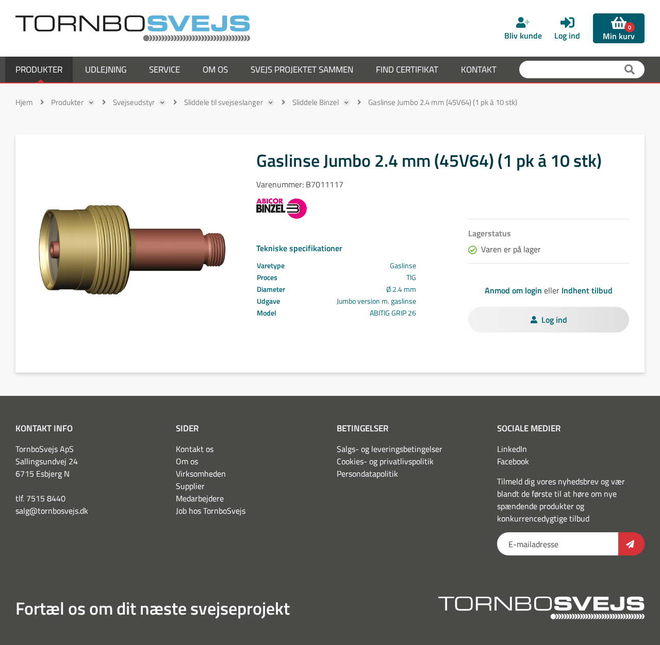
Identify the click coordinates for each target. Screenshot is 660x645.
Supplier (190, 486)
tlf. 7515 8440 (40, 498)
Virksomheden (201, 473)
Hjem (24, 102)
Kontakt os (194, 449)
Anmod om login (513, 290)
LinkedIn (512, 449)
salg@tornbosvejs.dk (51, 510)
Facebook (513, 461)
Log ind (554, 319)
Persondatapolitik (367, 473)
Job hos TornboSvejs (210, 510)
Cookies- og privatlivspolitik (385, 461)
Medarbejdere (200, 498)
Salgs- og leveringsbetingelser (389, 449)
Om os (187, 461)
